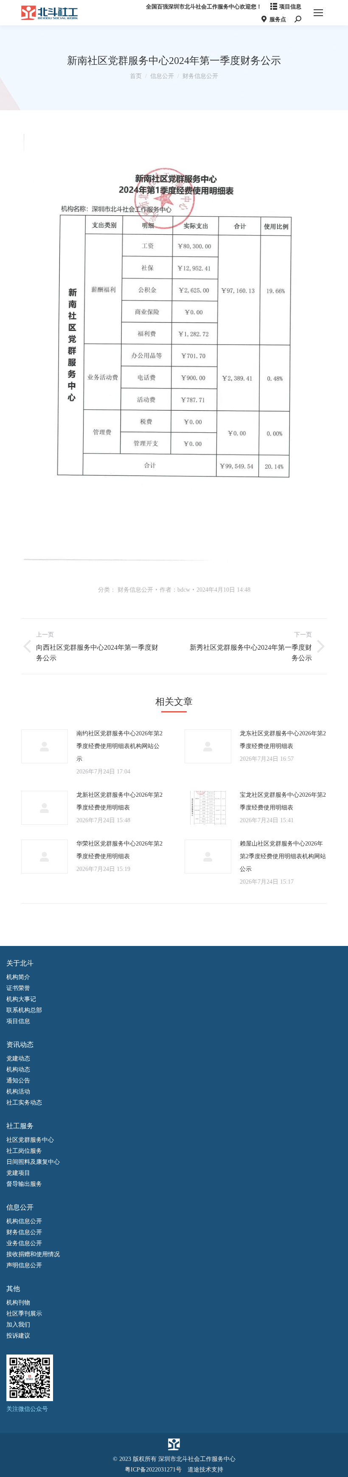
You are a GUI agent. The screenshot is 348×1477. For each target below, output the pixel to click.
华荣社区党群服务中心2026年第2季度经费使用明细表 (119, 849)
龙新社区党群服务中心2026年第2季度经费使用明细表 (119, 801)
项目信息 (290, 6)
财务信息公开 (135, 590)
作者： (175, 590)
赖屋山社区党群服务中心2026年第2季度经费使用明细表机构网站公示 (283, 856)
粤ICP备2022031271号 (153, 1469)
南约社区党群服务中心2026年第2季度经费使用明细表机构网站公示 (119, 746)
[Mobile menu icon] (318, 12)
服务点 (277, 19)
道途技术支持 (205, 1469)
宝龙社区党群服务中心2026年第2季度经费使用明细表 (283, 801)
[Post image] (44, 746)
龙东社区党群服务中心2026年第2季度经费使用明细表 (283, 739)
